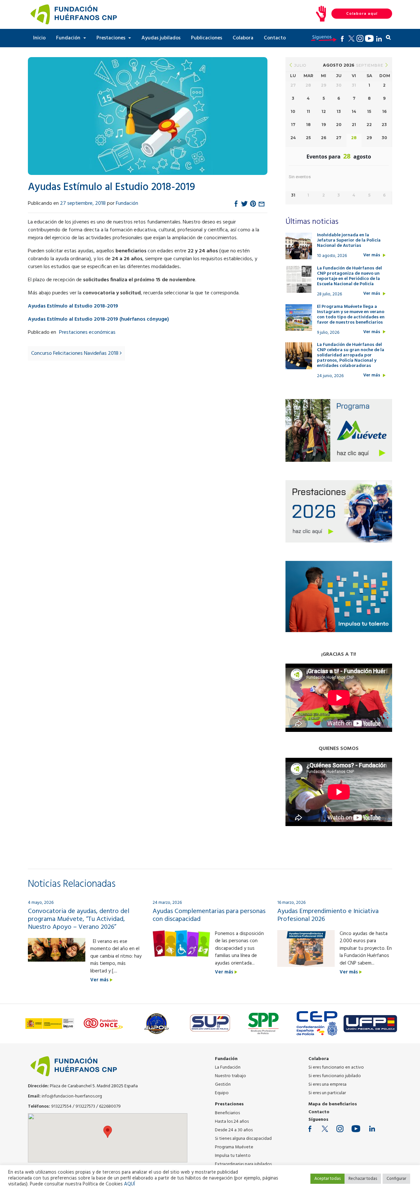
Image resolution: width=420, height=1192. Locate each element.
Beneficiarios (227, 1113)
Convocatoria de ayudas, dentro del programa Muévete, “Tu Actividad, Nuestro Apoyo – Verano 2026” (78, 919)
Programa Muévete (234, 1147)
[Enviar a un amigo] (261, 203)
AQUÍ (129, 1184)
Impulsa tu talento (233, 1155)
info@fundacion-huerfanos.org (72, 1096)
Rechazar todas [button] (362, 1178)
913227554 (61, 1106)
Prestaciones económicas (87, 332)
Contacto (275, 38)
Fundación (69, 38)
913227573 (85, 1106)
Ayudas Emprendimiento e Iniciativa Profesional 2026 (328, 915)
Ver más (372, 255)
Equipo (222, 1093)
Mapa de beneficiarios (332, 1104)
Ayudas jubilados (160, 38)
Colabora (243, 38)
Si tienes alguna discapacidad (243, 1138)
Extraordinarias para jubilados (243, 1164)
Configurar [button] (396, 1178)
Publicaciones (206, 38)
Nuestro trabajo (230, 1076)
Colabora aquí (361, 14)
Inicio (39, 38)
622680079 (110, 1106)
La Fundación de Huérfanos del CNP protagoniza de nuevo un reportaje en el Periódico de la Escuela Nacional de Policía (349, 276)
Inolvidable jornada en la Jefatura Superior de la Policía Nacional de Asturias (349, 240)
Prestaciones (111, 38)
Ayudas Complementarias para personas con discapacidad (209, 915)
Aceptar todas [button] (327, 1178)
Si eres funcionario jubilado (334, 1076)
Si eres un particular (327, 1093)
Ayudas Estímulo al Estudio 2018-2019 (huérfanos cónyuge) (98, 319)
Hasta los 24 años (232, 1121)
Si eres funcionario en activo (336, 1067)
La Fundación (228, 1067)
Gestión (223, 1084)
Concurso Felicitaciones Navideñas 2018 (75, 353)
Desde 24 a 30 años (234, 1130)
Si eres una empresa (327, 1084)
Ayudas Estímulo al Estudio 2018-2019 (73, 306)
